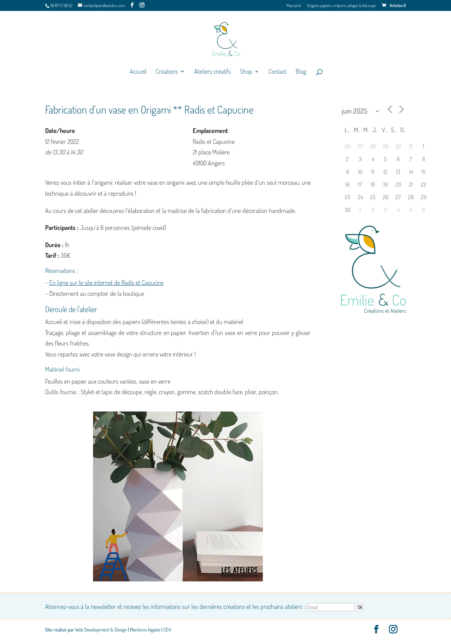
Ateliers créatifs (212, 72)
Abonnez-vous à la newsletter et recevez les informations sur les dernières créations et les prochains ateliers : (176, 606)
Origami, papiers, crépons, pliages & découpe (341, 6)
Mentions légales (145, 630)
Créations (167, 72)
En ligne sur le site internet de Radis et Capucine (106, 282)
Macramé (293, 6)
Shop (246, 72)
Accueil (138, 72)
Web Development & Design (101, 630)
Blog (301, 72)
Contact (277, 72)
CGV (167, 630)
